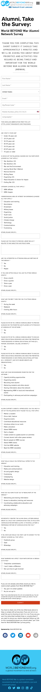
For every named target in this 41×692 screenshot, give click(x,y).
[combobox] (38, 111)
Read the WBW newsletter (12, 448)
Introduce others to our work (13, 424)
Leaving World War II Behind (13, 169)
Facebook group (9, 540)
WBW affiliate (8, 189)
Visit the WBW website (11, 445)
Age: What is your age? (9, 133)
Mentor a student (9, 414)
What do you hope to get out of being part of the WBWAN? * (18, 494)
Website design (9, 479)
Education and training (11, 202)
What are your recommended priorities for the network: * (17, 373)
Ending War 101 (9, 182)
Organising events (10, 380)
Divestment (7, 207)
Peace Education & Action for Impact (16, 180)
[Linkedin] (27, 688)
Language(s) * (6, 115)
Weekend (7, 307)
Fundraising (8, 228)
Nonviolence (8, 204)
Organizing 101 (9, 177)
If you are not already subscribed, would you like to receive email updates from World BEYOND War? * (18, 585)
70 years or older (9, 152)
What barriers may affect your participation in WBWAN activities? (20, 559)
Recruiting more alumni (11, 383)
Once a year (8, 286)
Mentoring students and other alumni (16, 385)
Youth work (7, 215)
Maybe (6, 269)
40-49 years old (9, 144)
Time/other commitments (12, 564)
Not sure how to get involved (14, 569)
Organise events (9, 419)
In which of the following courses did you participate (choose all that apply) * (20, 157)
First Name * (6, 77)
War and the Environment (12, 166)
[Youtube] (18, 688)
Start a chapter (9, 432)
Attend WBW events (10, 429)
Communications (9, 225)
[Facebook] (9, 688)
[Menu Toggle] (38, 3)
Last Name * (6, 84)
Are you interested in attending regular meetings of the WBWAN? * (19, 259)
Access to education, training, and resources (18, 500)
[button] (5, 635)
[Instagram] (23, 688)
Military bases (8, 209)
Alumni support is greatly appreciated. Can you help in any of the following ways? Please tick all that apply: (20, 410)
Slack (5, 543)
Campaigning (8, 477)
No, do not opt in (9, 591)
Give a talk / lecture (10, 416)
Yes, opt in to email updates (13, 589)
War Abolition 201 (10, 164)
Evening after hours (10, 310)
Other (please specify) (8, 232)
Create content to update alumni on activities (19, 435)
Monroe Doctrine (9, 172)
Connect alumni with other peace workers (18, 437)
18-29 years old (9, 139)
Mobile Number (7, 110)
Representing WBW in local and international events (19, 391)
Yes (5, 263)
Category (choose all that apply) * (13, 186)
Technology (7, 223)
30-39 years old (9, 141)
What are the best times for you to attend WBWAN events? (18, 300)
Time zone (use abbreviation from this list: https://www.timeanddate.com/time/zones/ (16, 123)
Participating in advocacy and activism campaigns (20, 395)
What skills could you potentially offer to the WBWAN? (18, 462)
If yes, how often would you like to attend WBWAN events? (19, 274)
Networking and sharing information (16, 498)
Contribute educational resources (15, 422)
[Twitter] (14, 688)
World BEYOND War (16, 629)
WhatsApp (7, 545)
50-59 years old (9, 146)
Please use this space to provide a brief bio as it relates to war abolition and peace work (17, 242)
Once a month (8, 278)
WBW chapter (8, 192)
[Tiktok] (31, 688)
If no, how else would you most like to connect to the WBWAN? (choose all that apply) (20, 536)
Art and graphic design (11, 471)
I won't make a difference (12, 566)
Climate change (9, 220)
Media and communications (13, 469)
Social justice (8, 217)
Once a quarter (9, 281)
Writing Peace (8, 174)
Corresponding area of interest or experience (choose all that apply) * (20, 197)
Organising (7, 212)
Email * (4, 97)
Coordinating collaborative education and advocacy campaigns (18, 504)
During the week (9, 304)
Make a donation (9, 427)
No (5, 266)
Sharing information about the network (17, 388)
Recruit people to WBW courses (14, 440)
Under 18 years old (10, 136)
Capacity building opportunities (14, 377)
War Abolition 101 (10, 161)
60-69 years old (9, 149)
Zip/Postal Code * (8, 104)
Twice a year (8, 283)
